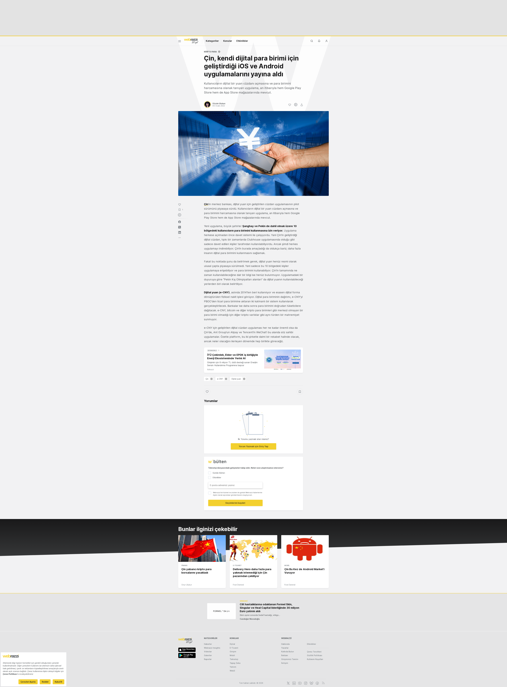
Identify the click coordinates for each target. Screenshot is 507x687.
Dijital (232, 644)
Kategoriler (212, 40)
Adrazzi (210, 369)
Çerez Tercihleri (314, 652)
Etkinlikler (242, 40)
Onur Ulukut (186, 585)
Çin (206, 204)
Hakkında (285, 644)
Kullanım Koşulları (315, 659)
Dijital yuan (236, 379)
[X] (288, 682)
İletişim (284, 663)
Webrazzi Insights (212, 648)
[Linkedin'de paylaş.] (179, 232)
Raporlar (208, 659)
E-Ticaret (237, 565)
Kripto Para (210, 52)
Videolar (208, 651)
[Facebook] (317, 682)
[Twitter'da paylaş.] (179, 227)
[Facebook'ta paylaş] (179, 222)
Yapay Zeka (235, 663)
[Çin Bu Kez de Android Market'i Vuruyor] (305, 548)
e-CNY (220, 379)
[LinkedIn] (293, 682)
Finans (184, 565)
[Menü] (179, 41)
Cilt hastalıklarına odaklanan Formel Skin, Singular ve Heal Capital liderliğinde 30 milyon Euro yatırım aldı (269, 608)
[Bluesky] (311, 682)
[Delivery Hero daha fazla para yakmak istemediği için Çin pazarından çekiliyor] (253, 548)
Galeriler (208, 655)
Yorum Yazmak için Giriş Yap (253, 446)
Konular (227, 40)
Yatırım (233, 667)
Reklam (284, 655)
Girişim (233, 651)
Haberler (208, 644)
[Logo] (191, 40)
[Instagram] (305, 682)
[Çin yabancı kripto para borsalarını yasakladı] (202, 548)
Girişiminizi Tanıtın (289, 659)
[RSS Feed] (322, 682)
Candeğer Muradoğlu (250, 619)
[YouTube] (299, 682)
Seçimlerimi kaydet (235, 503)
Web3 (232, 671)
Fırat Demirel (238, 585)
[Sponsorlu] (282, 360)
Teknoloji (234, 659)
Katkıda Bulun (287, 651)
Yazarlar (284, 648)
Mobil (287, 565)
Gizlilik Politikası (314, 655)
